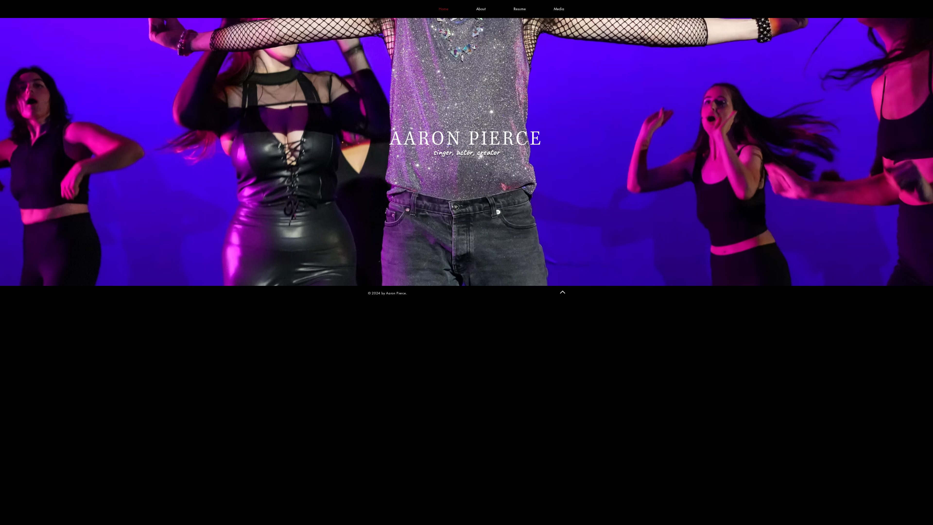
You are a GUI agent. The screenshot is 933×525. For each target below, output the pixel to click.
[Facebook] (363, 9)
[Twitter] (370, 9)
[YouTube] (392, 9)
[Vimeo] (385, 9)
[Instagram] (377, 9)
